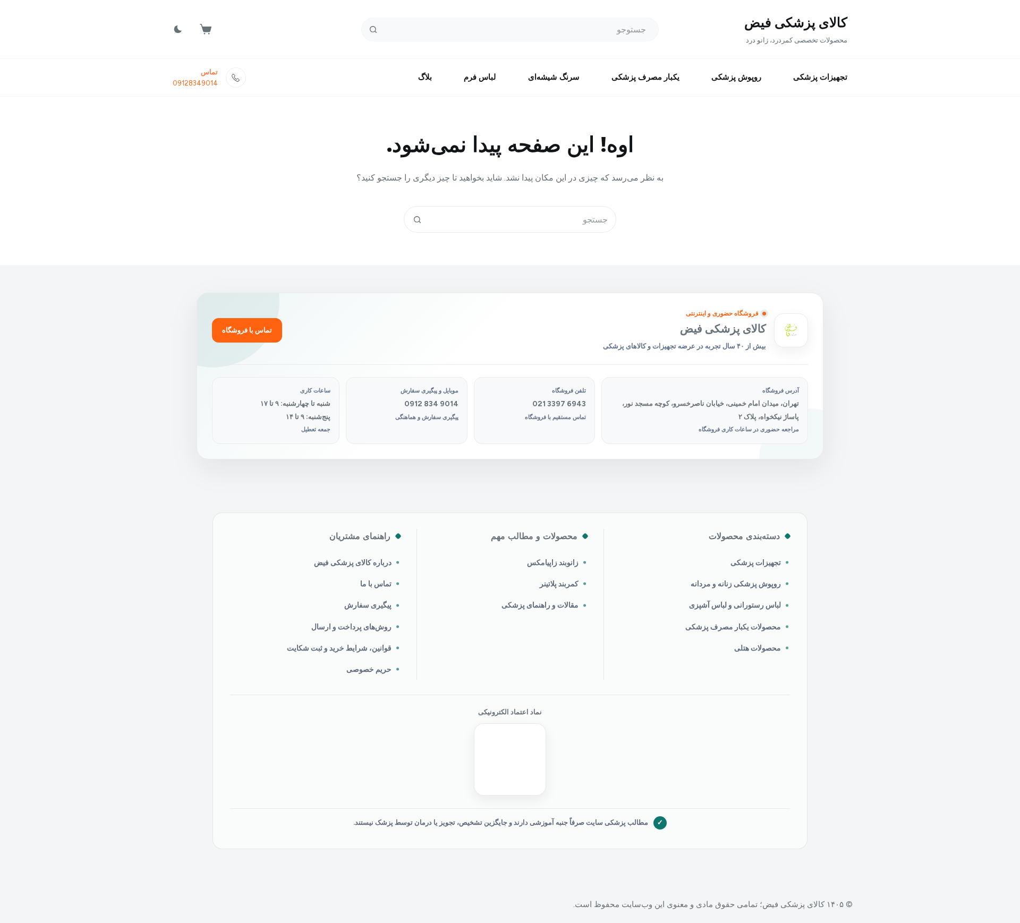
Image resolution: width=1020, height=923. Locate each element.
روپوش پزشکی (736, 77)
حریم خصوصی (369, 669)
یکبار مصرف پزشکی (645, 77)
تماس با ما (376, 583)
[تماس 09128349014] (236, 77)
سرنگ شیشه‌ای (554, 77)
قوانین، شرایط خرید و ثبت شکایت (339, 648)
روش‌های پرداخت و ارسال (351, 626)
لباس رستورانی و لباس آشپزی (735, 605)
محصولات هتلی (757, 648)
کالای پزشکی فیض (795, 22)
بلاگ (425, 77)
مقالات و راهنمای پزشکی (540, 605)
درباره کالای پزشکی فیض (353, 562)
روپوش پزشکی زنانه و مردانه (736, 583)
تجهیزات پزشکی (820, 77)
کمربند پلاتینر (559, 583)
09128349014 (195, 83)
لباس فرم (480, 77)
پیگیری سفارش (368, 605)
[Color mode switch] (178, 29)
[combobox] (523, 219)
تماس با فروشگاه (247, 330)
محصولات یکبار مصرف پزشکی (733, 626)
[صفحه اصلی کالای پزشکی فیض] (791, 330)
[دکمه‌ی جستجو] (373, 29)
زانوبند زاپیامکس (553, 562)
